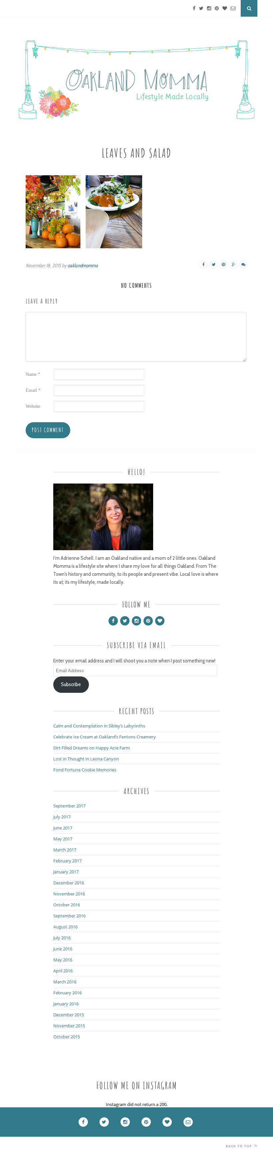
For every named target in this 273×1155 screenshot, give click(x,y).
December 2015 (68, 1015)
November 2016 (69, 894)
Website (33, 406)
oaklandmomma (83, 266)
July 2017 (62, 817)
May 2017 (62, 839)
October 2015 (66, 1037)
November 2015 (69, 1026)
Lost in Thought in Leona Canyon (86, 759)
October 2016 (66, 905)
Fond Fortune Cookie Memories (84, 770)
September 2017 (69, 806)
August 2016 (65, 927)
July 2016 (62, 938)
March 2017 (64, 850)
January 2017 (66, 872)
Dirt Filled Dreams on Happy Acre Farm (91, 748)
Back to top (239, 1146)
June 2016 (62, 949)
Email (33, 390)
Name (33, 374)
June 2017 (62, 828)
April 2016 (63, 971)
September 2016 (69, 916)
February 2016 (67, 993)
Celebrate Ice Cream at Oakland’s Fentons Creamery (104, 737)
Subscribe (71, 684)
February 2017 (67, 861)
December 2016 (68, 883)
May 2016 (62, 960)
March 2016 (64, 982)
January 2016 (66, 1004)
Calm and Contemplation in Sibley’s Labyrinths (99, 726)
